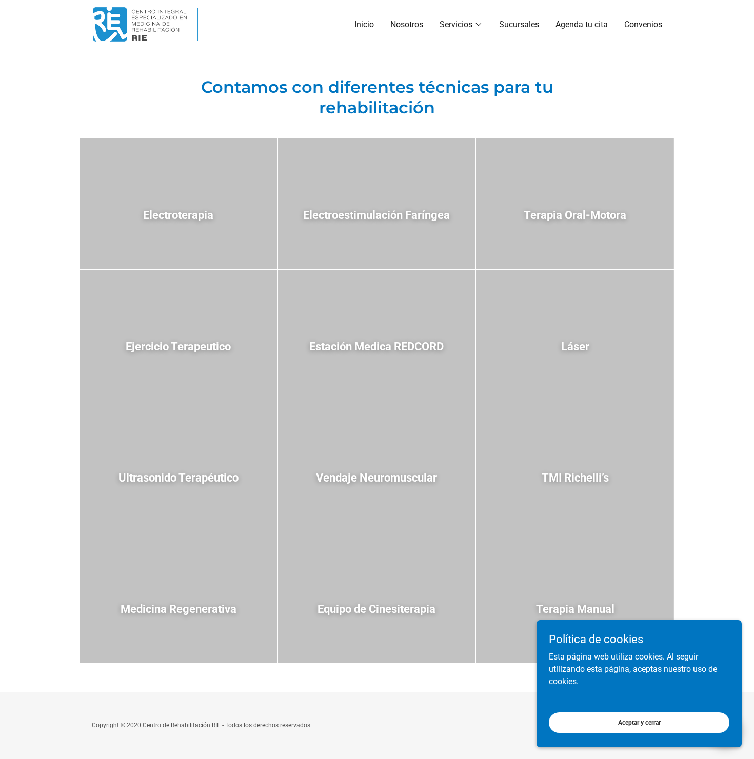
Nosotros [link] (406, 24)
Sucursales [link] (519, 24)
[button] (461, 24)
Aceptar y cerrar (639, 722)
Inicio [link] (364, 24)
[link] (148, 24)
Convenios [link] (643, 24)
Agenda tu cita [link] (581, 24)
